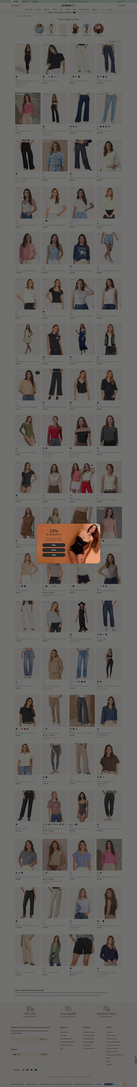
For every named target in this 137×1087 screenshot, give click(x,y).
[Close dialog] (97, 526)
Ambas (54, 555)
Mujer (53, 545)
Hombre (53, 550)
